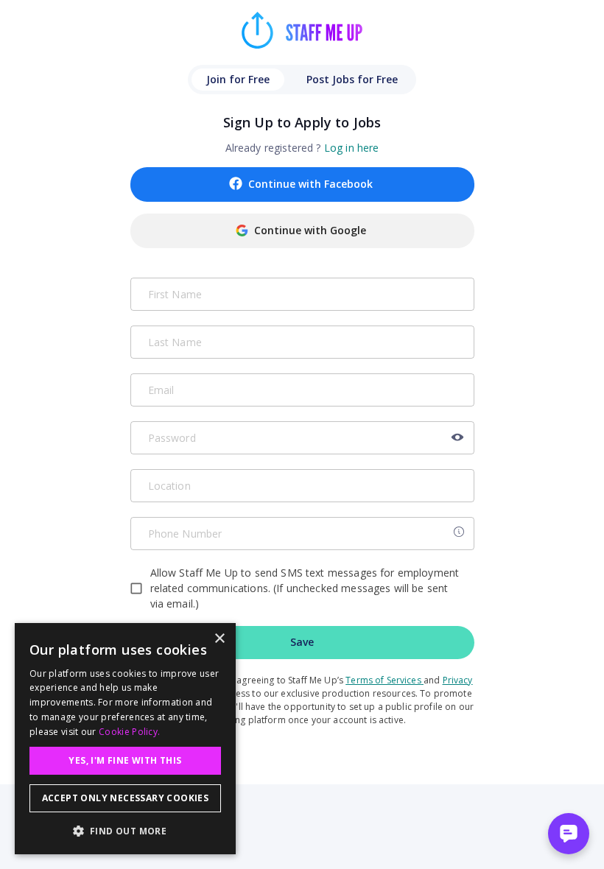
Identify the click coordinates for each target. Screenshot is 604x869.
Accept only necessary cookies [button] (125, 798)
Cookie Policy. (129, 731)
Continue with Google (310, 230)
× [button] (219, 638)
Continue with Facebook (310, 184)
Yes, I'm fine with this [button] (125, 760)
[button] (125, 831)
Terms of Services (383, 680)
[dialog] (125, 738)
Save (302, 642)
